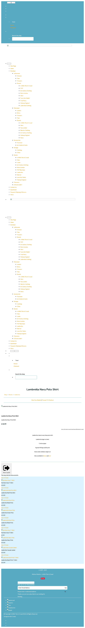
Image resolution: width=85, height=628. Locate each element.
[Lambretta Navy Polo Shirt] (3, 411)
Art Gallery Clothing (26, 90)
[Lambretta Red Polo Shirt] (9, 490)
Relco (21, 137)
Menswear (17, 108)
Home (12, 68)
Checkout (13, 27)
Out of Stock (4, 478)
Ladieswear (17, 73)
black (45, 456)
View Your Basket (36, 400)
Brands (19, 83)
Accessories (17, 140)
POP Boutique (21, 170)
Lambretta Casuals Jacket (8, 550)
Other (18, 152)
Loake (18, 162)
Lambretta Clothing (25, 105)
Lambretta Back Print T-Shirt (9, 560)
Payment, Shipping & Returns (18, 192)
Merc (21, 95)
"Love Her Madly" (25, 98)
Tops (18, 78)
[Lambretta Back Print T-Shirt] (9, 557)
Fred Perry (23, 100)
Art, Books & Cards (22, 145)
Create (14, 616)
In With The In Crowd (26, 86)
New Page (13, 66)
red (50, 456)
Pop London (23, 128)
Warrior (19, 175)
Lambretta (20, 172)
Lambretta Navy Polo (7, 540)
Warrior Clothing (25, 130)
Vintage (16, 147)
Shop (5, 394)
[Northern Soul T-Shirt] (8, 480)
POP (21, 88)
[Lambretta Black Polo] (7, 500)
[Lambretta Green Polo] (8, 510)
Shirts (18, 113)
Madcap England (24, 103)
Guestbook (13, 189)
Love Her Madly (21, 177)
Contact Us (13, 187)
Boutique (12, 71)
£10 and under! (18, 184)
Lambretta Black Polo (7, 502)
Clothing (19, 150)
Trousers (19, 81)
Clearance (16, 182)
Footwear (19, 142)
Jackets (19, 110)
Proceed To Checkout (48, 400)
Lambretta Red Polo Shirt (8, 492)
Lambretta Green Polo (7, 512)
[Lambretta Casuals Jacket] (9, 547)
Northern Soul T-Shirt (7, 483)
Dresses (19, 76)
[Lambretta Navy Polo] (7, 537)
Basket (12, 25)
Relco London (24, 93)
